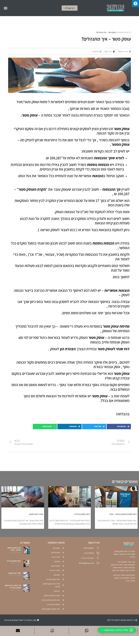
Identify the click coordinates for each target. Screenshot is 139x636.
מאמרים (120, 32)
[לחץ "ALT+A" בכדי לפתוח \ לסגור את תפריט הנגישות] (135, 3)
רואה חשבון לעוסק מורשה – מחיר (123, 514)
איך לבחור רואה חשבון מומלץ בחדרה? (13, 586)
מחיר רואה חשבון (36, 514)
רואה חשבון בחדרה (82, 514)
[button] (5, 8)
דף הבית (128, 32)
